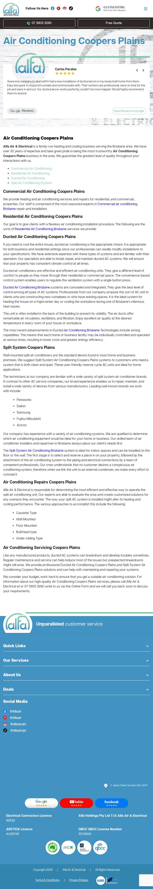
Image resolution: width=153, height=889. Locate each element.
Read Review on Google (129, 111)
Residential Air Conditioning (30, 174)
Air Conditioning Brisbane (82, 330)
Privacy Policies (78, 880)
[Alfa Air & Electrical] (107, 880)
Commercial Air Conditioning (31, 169)
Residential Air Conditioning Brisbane (41, 229)
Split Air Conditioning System (31, 183)
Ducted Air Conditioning (28, 178)
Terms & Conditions (47, 880)
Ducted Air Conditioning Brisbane (26, 287)
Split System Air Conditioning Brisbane (36, 451)
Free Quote (114, 23)
